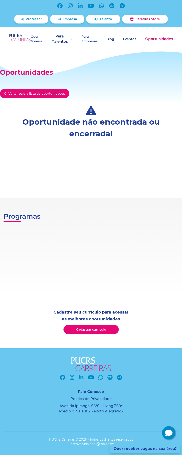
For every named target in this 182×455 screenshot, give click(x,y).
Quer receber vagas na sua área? (145, 449)
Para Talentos (59, 39)
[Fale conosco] (168, 432)
